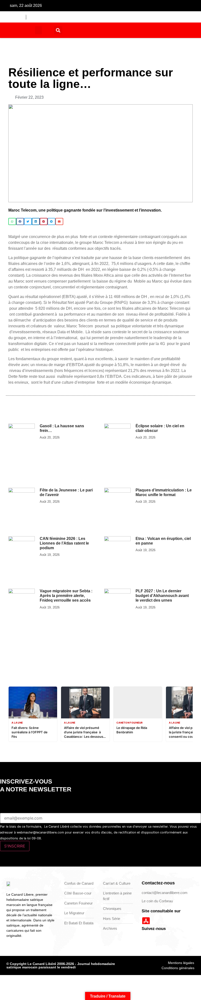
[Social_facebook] (102, 5)
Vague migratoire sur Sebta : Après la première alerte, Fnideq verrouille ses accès (66, 595)
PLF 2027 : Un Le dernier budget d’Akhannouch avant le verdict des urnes (162, 595)
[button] (38, 30)
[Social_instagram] (117, 5)
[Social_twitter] (110, 5)
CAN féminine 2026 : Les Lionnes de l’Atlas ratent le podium (64, 543)
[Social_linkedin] (125, 5)
